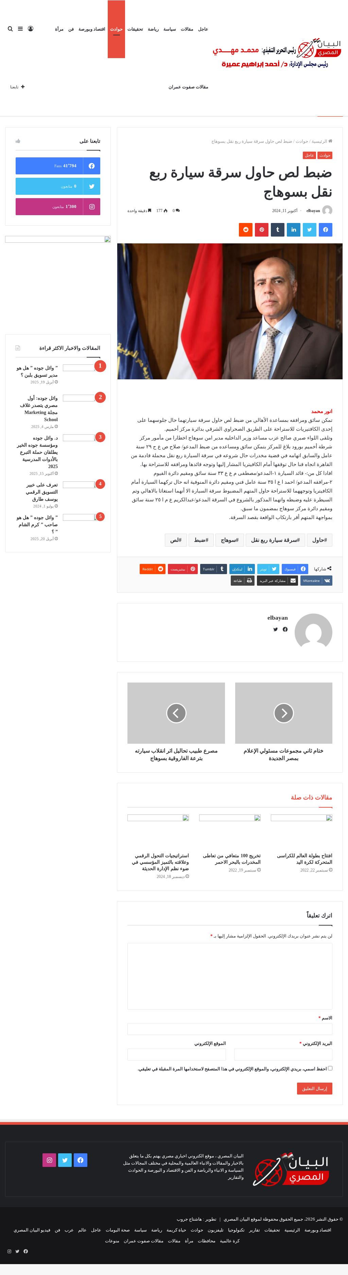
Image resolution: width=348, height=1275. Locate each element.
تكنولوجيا (236, 1230)
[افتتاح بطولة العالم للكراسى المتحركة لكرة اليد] (301, 831)
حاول (318, 540)
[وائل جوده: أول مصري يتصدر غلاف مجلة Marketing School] (81, 407)
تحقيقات (135, 29)
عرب (69, 1230)
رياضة (153, 29)
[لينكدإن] (293, 230)
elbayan (313, 210)
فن (71, 29)
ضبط (200, 540)
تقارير (254, 1230)
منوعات (112, 1240)
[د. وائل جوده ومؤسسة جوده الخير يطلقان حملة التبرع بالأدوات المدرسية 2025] (81, 447)
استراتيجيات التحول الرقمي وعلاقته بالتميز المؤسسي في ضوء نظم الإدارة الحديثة (160, 862)
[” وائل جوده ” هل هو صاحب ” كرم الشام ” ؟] (81, 526)
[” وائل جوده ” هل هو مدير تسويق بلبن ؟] (81, 377)
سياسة (169, 29)
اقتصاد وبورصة (92, 29)
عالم (82, 1230)
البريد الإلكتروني (315, 1043)
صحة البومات (118, 1230)
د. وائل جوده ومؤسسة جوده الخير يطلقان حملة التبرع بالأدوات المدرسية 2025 (37, 452)
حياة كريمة (176, 1230)
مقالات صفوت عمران (188, 86)
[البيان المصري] (277, 58)
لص (174, 540)
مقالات (187, 29)
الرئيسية (320, 141)
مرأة (59, 29)
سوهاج (228, 540)
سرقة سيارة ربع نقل (274, 540)
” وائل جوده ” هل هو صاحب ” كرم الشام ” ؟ (37, 524)
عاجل (203, 29)
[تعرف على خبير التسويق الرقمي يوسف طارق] (81, 494)
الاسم (325, 1017)
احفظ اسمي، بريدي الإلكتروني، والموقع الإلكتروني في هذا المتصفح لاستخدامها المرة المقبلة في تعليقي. (232, 1068)
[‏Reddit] (246, 230)
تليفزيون (216, 1230)
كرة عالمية (230, 1240)
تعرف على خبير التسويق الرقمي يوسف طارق (42, 492)
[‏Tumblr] (277, 230)
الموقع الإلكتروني (210, 1043)
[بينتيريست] (261, 230)
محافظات (206, 1240)
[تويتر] (309, 230)
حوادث (116, 29)
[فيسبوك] (325, 230)
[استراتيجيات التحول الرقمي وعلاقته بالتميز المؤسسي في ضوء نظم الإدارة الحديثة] (158, 831)
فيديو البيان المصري (32, 1230)
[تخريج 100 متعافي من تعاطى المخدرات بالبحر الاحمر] (230, 831)
